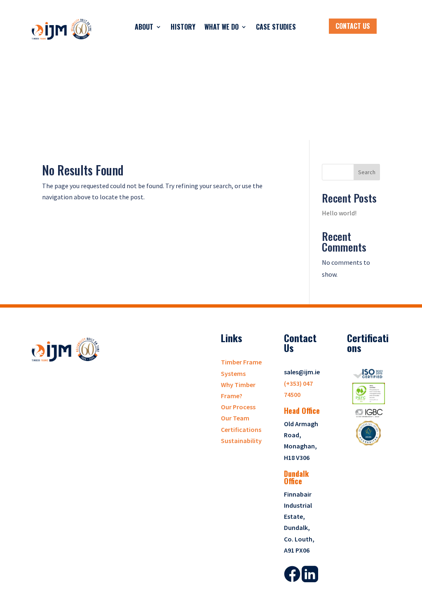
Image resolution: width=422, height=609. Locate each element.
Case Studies (276, 27)
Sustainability (241, 440)
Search (366, 172)
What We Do (221, 27)
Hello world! (339, 213)
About (144, 27)
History (183, 27)
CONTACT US (352, 26)
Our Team (235, 418)
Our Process (238, 407)
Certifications (241, 429)
